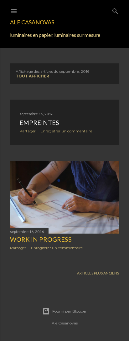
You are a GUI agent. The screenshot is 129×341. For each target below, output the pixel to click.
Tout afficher (32, 76)
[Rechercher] (115, 10)
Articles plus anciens (98, 273)
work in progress (41, 239)
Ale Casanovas (32, 22)
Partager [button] (27, 131)
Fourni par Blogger (69, 311)
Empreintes (39, 122)
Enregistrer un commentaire (66, 131)
